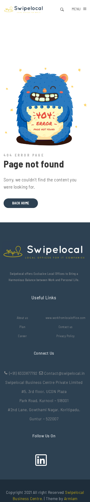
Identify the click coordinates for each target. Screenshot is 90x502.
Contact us (65, 327)
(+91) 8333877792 (23, 373)
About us (22, 318)
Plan (22, 327)
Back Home (20, 203)
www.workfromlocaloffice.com (66, 318)
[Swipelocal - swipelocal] (23, 9)
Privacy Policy (65, 336)
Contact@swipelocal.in (64, 373)
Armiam (71, 498)
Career (22, 336)
